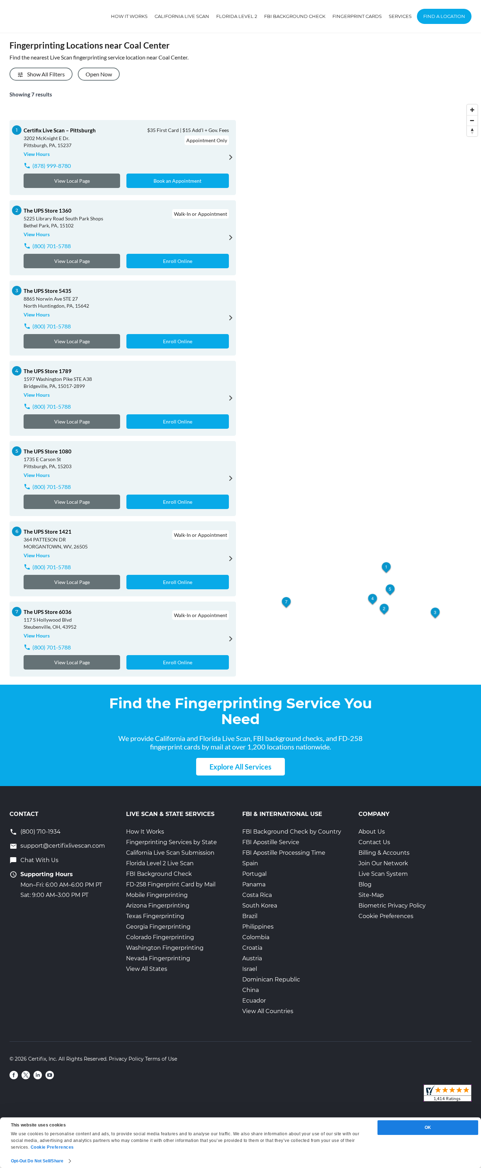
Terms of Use (161, 1059)
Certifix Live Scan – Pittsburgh (60, 130)
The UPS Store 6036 (47, 612)
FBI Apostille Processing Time (283, 852)
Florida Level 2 (236, 16)
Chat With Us (39, 860)
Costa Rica (257, 895)
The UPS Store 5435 (47, 291)
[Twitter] (25, 1075)
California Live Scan (182, 16)
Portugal (254, 874)
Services (400, 16)
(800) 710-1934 (40, 831)
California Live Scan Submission (170, 852)
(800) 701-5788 (51, 246)
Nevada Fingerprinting (158, 958)
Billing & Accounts (384, 852)
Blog (364, 884)
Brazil (249, 916)
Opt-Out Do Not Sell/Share (37, 1160)
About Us (371, 831)
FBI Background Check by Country (291, 831)
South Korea (259, 905)
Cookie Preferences (385, 916)
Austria (252, 958)
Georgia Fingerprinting (158, 926)
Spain (250, 863)
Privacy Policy (126, 1059)
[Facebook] (14, 1075)
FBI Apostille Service (270, 842)
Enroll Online (177, 261)
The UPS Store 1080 (47, 451)
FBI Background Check (294, 16)
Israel (249, 969)
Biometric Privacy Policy (392, 905)
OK (428, 1127)
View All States (146, 969)
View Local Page (72, 181)
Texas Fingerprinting (155, 916)
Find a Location (444, 16)
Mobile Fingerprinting (157, 895)
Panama (254, 884)
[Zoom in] (472, 110)
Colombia (255, 937)
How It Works (129, 16)
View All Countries (267, 1011)
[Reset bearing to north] (472, 131)
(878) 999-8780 (51, 165)
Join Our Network (383, 863)
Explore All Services (240, 766)
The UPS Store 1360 (47, 210)
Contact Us (374, 842)
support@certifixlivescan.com (62, 845)
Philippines (258, 926)
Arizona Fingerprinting (157, 905)
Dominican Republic (271, 979)
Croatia (252, 947)
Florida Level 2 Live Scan (160, 863)
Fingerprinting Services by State (171, 842)
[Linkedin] (37, 1075)
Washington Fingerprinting (165, 947)
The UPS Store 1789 (47, 371)
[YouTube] (49, 1075)
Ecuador (254, 1000)
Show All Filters (46, 74)
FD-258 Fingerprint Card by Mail (170, 884)
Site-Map (371, 895)
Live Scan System (383, 874)
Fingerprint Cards (357, 16)
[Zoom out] (472, 120)
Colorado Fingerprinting (160, 937)
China (250, 990)
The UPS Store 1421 (47, 531)
